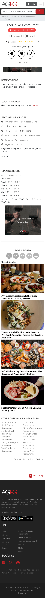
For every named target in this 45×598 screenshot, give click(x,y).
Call (31, 53)
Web (11, 53)
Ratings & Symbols (5, 543)
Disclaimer (22, 593)
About (3, 532)
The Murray (13, 17)
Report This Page (37, 459)
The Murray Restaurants (28, 423)
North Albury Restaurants (7, 426)
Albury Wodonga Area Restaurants (32, 429)
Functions (26, 131)
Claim (16, 459)
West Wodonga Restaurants (8, 449)
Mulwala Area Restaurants (28, 446)
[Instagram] (11, 563)
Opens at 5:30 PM (25, 41)
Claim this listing (22, 62)
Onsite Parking (34, 135)
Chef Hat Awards (25, 537)
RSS (3, 552)
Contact (4, 548)
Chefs (20, 548)
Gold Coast (28, 573)
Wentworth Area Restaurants (30, 435)
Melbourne (13, 570)
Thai (37, 41)
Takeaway (23, 140)
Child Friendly (10, 126)
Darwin (4, 573)
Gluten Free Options (13, 135)
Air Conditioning (11, 122)
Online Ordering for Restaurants (25, 532)
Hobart (20, 573)
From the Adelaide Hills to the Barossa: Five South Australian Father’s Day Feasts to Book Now (22, 335)
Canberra (12, 573)
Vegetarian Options (13, 144)
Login (32, 4)
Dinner (24, 126)
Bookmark (17, 36)
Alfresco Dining (30, 122)
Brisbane (22, 570)
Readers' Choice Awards (28, 541)
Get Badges (24, 459)
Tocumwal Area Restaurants (29, 441)
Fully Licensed (11, 131)
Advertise (5, 535)
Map (21, 53)
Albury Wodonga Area (28, 17)
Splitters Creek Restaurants (7, 432)
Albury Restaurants (9, 422)
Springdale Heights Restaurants (9, 443)
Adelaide (30, 570)
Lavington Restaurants (6, 438)
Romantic (9, 140)
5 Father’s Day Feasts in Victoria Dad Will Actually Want (21, 409)
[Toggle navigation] (41, 4)
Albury (7, 19)
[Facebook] (4, 563)
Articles (21, 552)
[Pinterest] (18, 563)
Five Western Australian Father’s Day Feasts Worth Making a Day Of (19, 297)
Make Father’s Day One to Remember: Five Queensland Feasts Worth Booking (21, 372)
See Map (35, 105)
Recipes (21, 544)
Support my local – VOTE (23, 30)
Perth (37, 570)
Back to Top (38, 475)
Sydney (4, 570)
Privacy (34, 590)
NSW (4, 17)
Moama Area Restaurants (28, 452)
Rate (31, 36)
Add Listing (5, 539)
